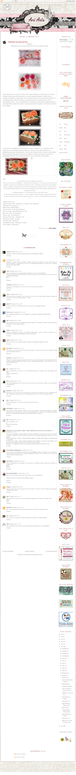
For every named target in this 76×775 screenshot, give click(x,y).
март (63, 670)
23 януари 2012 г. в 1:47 (26, 450)
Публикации (20, 754)
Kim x (7, 400)
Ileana (60, 138)
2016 (62, 636)
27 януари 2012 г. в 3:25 (14, 515)
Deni (7, 320)
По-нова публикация (8, 551)
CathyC (7, 340)
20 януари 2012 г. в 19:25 (16, 304)
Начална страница (29, 551)
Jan (7, 369)
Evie (60, 135)
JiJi (60, 145)
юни (63, 663)
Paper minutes (6, 213)
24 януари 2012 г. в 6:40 (16, 487)
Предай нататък (66, 684)
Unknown (8, 487)
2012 (62, 646)
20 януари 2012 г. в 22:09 (14, 320)
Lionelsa (8, 251)
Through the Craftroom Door (9, 203)
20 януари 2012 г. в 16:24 (16, 294)
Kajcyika (61, 149)
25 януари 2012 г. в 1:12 (14, 496)
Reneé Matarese (9, 461)
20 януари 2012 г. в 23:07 (16, 340)
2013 (62, 644)
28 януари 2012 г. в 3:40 (14, 524)
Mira (65, 131)
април (63, 668)
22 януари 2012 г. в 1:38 (15, 400)
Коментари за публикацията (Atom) (33, 554)
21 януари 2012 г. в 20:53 (17, 390)
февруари (64, 673)
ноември (64, 651)
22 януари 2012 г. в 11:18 (18, 408)
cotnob (7, 271)
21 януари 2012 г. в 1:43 (18, 348)
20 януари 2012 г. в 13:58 (16, 251)
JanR (7, 524)
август (64, 658)
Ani (60, 124)
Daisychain (8, 390)
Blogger (70, 732)
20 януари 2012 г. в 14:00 (13, 260)
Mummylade (8, 507)
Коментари (19, 757)
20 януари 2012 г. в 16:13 (18, 284)
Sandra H (8, 304)
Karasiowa (61, 152)
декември (64, 648)
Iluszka (60, 142)
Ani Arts (37, 19)
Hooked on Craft (6, 215)
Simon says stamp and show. (9, 217)
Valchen (8, 330)
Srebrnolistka (67, 142)
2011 (62, 726)
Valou (65, 149)
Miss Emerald (9, 408)
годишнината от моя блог (39, 94)
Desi (60, 131)
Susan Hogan (9, 348)
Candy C (8, 294)
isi (6, 260)
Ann (7, 515)
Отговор (8, 255)
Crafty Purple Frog (7, 205)
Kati (7, 419)
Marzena (66, 124)
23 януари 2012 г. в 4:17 (19, 461)
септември (65, 656)
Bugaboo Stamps (6, 207)
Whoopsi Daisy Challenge (8, 219)
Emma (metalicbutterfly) (11, 473)
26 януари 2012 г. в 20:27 (18, 507)
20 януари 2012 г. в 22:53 (16, 330)
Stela (65, 145)
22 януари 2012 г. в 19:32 (14, 419)
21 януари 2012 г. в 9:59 (14, 369)
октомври (64, 653)
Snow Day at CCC (66, 718)
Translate (70, 41)
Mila (65, 128)
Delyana (61, 128)
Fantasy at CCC (65, 677)
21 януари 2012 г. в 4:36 (17, 358)
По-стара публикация (51, 551)
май (63, 665)
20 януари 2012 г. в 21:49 (19, 312)
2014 (62, 641)
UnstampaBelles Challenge (8, 222)
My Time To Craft (7, 209)
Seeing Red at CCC (66, 701)
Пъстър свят (9, 312)
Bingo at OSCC (65, 707)
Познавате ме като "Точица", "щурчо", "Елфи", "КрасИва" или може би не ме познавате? (29, 430)
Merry (7, 381)
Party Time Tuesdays (7, 211)
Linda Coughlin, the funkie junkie (13, 450)
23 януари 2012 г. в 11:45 (23, 473)
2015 (62, 639)
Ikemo (65, 138)
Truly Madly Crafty (7, 220)
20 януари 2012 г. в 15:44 (15, 271)
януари (64, 675)
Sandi (7, 496)
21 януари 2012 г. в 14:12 (15, 381)
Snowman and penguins (67, 686)
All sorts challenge (7, 224)
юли (63, 661)
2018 (62, 634)
